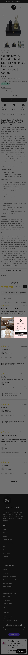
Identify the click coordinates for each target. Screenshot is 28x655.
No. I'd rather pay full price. (20, 335)
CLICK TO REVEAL (21, 333)
